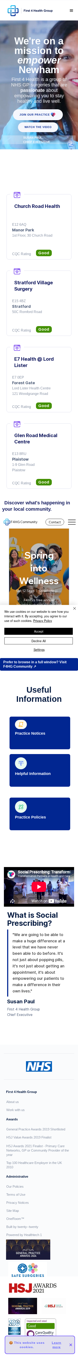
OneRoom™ (15, 1219)
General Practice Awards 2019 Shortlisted (35, 1129)
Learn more (56, 1345)
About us (12, 1102)
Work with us (15, 1110)
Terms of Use (15, 1194)
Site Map (12, 1210)
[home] (29, 10)
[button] (71, 10)
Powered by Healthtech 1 (24, 1235)
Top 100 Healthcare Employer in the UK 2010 (34, 1165)
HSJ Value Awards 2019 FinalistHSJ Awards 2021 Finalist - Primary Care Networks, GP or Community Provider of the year (37, 1146)
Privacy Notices (17, 1202)
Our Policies (15, 1186)
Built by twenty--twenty (22, 1227)
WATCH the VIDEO (38, 127)
